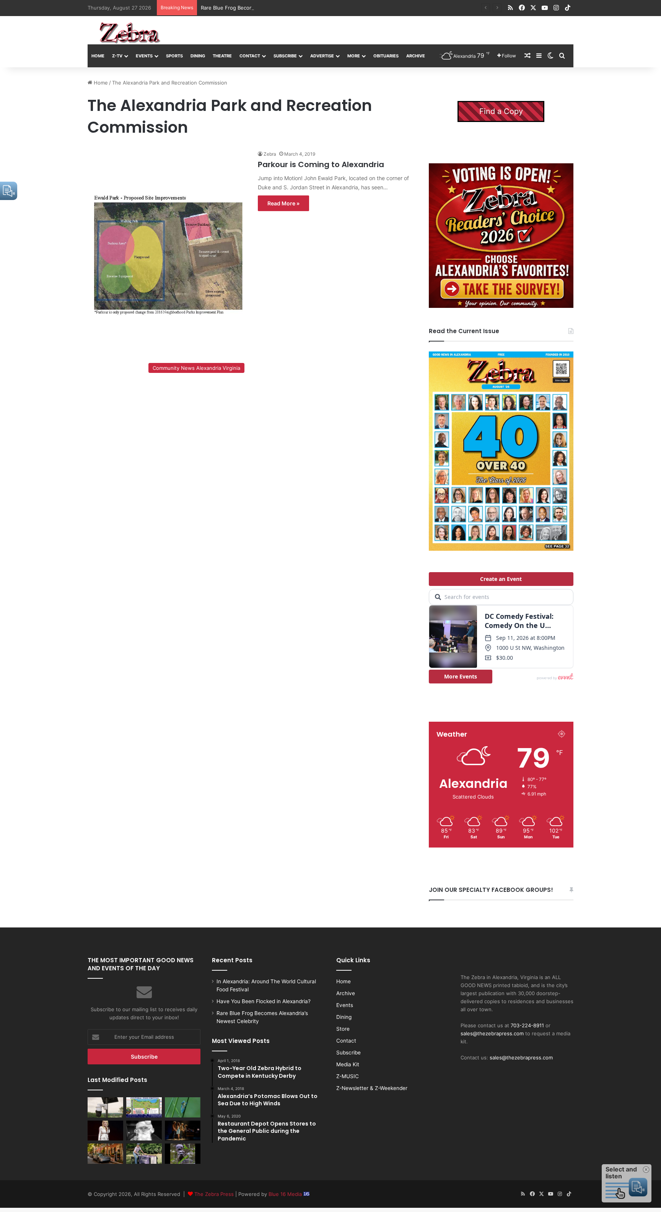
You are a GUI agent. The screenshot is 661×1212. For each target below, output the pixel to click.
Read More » (283, 203)
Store (343, 1029)
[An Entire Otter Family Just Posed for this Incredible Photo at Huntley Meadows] (182, 1153)
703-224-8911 (527, 1025)
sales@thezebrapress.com (492, 1033)
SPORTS (174, 56)
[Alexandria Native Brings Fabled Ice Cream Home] (144, 1153)
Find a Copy (501, 111)
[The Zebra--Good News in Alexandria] (130, 32)
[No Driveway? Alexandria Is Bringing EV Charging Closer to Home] (105, 1153)
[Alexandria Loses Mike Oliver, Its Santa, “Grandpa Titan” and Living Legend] (144, 1130)
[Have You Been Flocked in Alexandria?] (105, 1107)
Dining (197, 56)
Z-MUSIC (347, 1076)
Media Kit (347, 1064)
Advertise (322, 56)
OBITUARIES (386, 56)
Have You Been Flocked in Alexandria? (264, 1001)
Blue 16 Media (286, 1194)
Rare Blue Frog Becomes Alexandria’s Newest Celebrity (266, 8)
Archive (415, 56)
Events (144, 56)
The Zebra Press (214, 1194)
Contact (249, 56)
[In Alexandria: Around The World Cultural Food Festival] (144, 1107)
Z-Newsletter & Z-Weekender (371, 1088)
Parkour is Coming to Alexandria (321, 164)
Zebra (270, 154)
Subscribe (285, 56)
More (353, 56)
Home (97, 56)
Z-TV (117, 56)
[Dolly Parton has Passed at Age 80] (105, 1130)
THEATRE (222, 56)
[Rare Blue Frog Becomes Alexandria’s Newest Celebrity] (182, 1107)
